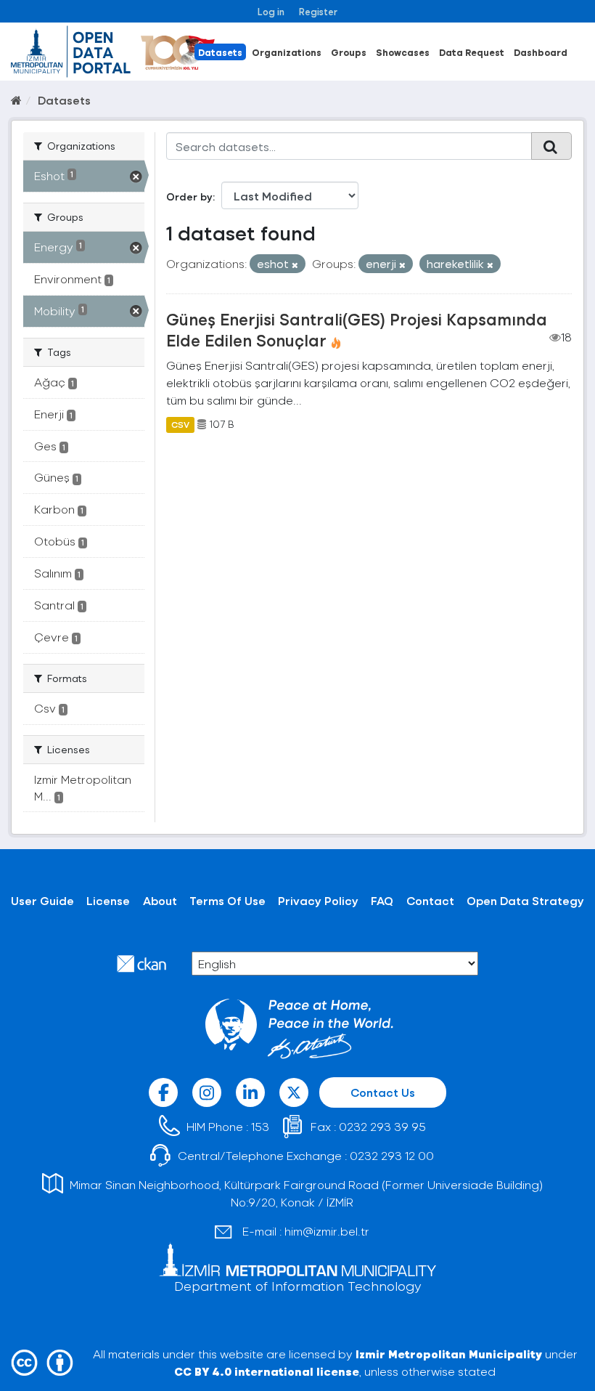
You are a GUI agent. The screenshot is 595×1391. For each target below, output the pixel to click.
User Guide (42, 900)
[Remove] (295, 264)
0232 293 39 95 (382, 1126)
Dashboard (540, 52)
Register (318, 11)
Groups (348, 52)
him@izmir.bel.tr (326, 1230)
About (160, 900)
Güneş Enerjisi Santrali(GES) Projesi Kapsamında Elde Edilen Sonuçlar (356, 329)
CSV (180, 424)
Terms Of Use (227, 900)
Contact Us (382, 1092)
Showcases (403, 52)
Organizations (286, 52)
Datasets (220, 52)
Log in (271, 11)
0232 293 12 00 (392, 1155)
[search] (551, 146)
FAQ (382, 900)
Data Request (471, 52)
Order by (189, 196)
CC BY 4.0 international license (266, 1371)
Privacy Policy (318, 900)
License (108, 900)
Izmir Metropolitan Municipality (449, 1353)
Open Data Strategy (525, 900)
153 (260, 1126)
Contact (430, 900)
